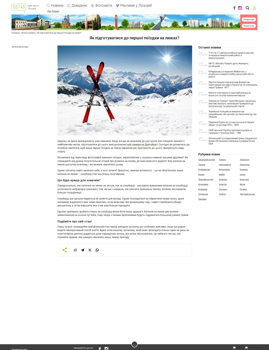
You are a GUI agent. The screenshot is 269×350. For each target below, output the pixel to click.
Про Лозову (53, 11)
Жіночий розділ (205, 179)
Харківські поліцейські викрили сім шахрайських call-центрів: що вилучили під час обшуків (233, 114)
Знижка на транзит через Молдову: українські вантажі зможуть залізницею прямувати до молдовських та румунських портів (232, 103)
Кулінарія (202, 189)
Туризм (201, 164)
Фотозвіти (103, 5)
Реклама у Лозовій (136, 5)
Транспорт (245, 164)
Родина (243, 189)
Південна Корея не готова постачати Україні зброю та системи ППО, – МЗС (231, 123)
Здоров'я (244, 159)
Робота (222, 194)
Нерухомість (225, 164)
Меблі (222, 174)
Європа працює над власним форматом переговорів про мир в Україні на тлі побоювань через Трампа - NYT (233, 85)
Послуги (223, 189)
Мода (242, 184)
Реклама (202, 199)
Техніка (222, 159)
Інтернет (223, 179)
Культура (244, 179)
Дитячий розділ (247, 194)
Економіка (203, 184)
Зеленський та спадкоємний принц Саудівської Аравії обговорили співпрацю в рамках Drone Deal (233, 141)
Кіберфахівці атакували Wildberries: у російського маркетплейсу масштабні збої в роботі (231, 74)
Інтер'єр (223, 184)
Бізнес (201, 174)
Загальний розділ (206, 159)
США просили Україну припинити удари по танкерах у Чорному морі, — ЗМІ (230, 131)
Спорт (243, 174)
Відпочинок (224, 169)
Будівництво (204, 169)
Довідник (79, 5)
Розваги (244, 169)
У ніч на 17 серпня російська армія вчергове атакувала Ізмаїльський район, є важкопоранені (231, 55)
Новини (57, 5)
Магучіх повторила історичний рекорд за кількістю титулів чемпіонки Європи (230, 94)
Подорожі (203, 194)
